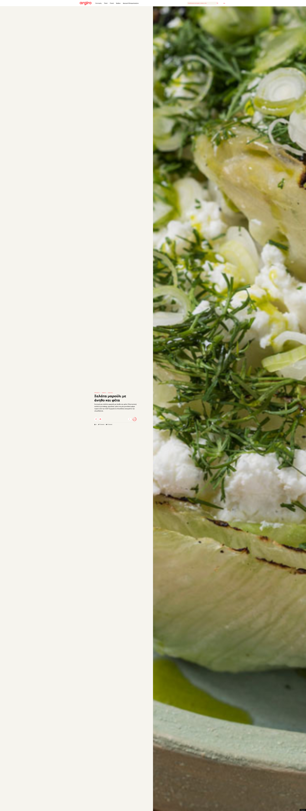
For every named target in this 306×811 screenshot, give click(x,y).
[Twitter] (105, 419)
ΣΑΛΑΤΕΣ (110, 392)
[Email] (118, 419)
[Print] (100, 419)
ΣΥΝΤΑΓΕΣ (97, 392)
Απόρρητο (302, 810)
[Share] (96, 419)
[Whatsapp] (113, 419)
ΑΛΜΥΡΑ (104, 392)
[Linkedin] (109, 419)
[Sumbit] (217, 3)
